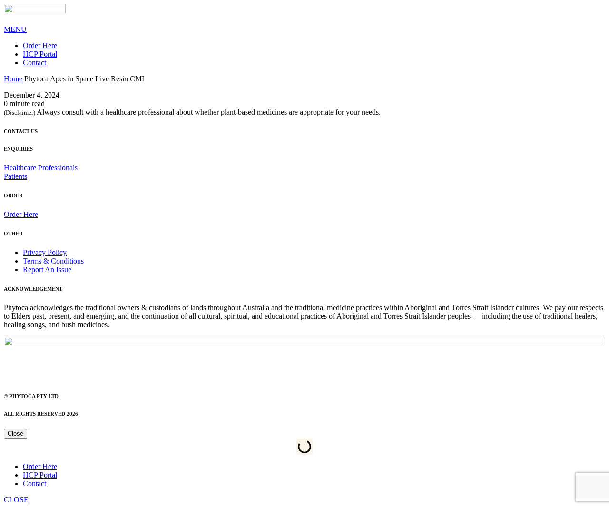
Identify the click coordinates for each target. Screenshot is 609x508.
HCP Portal (40, 54)
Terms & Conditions (53, 261)
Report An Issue (47, 269)
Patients (15, 176)
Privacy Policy (45, 252)
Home (13, 79)
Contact (34, 63)
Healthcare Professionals (41, 168)
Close (15, 433)
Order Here (40, 45)
